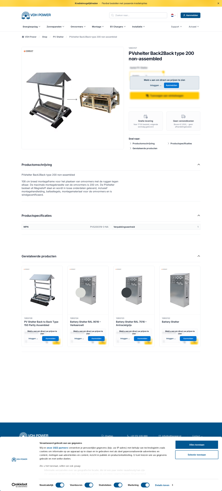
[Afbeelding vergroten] (73, 98)
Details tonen (162, 485)
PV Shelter (58, 36)
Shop (44, 36)
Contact (197, 436)
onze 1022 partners (57, 447)
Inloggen (156, 85)
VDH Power (30, 36)
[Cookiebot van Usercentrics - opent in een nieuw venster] (19, 485)
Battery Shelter (170, 321)
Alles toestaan (196, 444)
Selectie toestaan (197, 454)
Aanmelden (192, 15)
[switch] (89, 485)
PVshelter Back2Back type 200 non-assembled (93, 36)
